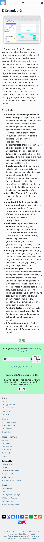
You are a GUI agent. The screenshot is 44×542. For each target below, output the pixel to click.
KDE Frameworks (8, 408)
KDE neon (5, 414)
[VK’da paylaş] (20, 521)
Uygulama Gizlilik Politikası (11, 480)
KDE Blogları (6, 443)
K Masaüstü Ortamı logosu (23, 536)
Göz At (22, 389)
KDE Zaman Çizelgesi (9, 498)
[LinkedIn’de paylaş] (22, 515)
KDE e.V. (5, 491)
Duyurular (5, 440)
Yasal (34, 539)
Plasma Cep (6, 411)
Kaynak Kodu (6, 432)
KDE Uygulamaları (8, 405)
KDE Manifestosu (8, 501)
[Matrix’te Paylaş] (4, 515)
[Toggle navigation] (23, 2)
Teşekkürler (6, 456)
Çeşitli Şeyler (6, 453)
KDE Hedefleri (7, 429)
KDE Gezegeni (7, 446)
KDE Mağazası (7, 488)
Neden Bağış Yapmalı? (29, 349)
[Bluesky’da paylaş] (13, 515)
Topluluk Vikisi (7, 464)
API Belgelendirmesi (9, 422)
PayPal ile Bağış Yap (37, 359)
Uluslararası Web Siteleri (10, 504)
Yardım (4, 467)
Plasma (4, 401)
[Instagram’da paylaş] (24, 521)
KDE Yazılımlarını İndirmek (11, 471)
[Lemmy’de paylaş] (31, 515)
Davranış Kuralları (8, 474)
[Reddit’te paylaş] (26, 515)
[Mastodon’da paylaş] (8, 515)
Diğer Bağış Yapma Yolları (22, 366)
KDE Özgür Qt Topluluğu (11, 495)
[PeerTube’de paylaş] (40, 515)
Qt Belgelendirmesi (8, 425)
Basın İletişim (6, 450)
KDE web (8, 531)
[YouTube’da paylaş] (35, 515)
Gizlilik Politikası (7, 477)
